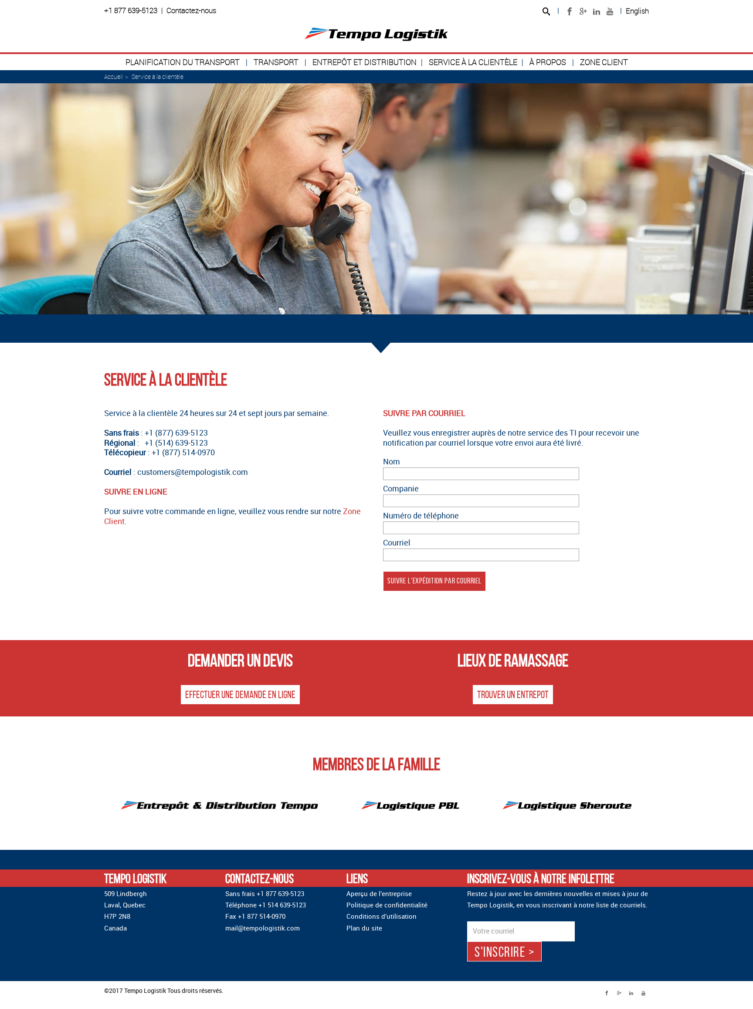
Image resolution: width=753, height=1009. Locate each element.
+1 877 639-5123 (130, 10)
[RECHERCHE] (546, 12)
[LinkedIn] (596, 11)
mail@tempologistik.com (262, 928)
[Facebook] (569, 11)
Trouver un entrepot (513, 694)
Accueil (113, 76)
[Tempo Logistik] (376, 34)
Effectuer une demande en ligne (240, 694)
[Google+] (582, 11)
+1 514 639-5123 (282, 904)
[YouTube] (609, 11)
